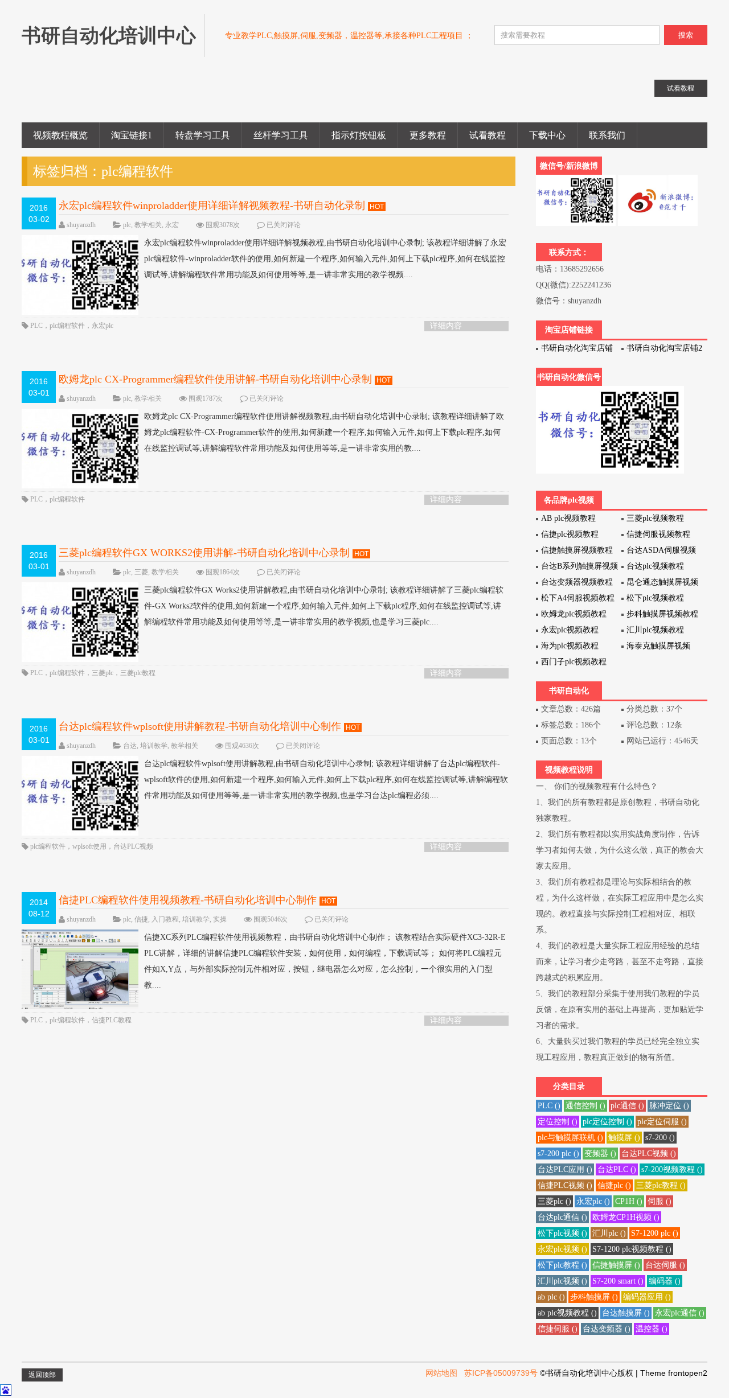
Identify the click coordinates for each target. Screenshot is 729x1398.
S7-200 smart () (618, 1281)
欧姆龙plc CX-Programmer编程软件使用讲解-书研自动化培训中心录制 (215, 379)
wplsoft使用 (89, 846)
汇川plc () (609, 1233)
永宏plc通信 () (680, 1313)
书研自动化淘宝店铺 (577, 348)
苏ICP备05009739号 (501, 1373)
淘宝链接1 (131, 135)
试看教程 (487, 135)
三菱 (141, 572)
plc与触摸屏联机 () (570, 1137)
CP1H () (628, 1201)
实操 (220, 919)
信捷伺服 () (558, 1329)
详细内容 (446, 326)
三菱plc (102, 673)
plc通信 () (627, 1105)
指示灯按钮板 (358, 135)
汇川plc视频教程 (655, 630)
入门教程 (165, 919)
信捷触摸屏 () (616, 1265)
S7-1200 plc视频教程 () (631, 1249)
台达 (130, 746)
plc (127, 225)
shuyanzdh (81, 225)
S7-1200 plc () (654, 1233)
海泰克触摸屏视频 (658, 646)
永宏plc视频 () (562, 1249)
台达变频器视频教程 (577, 582)
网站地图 (441, 1373)
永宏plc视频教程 (570, 630)
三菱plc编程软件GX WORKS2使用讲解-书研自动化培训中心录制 (204, 552)
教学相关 (148, 225)
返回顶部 (42, 1375)
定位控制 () (558, 1121)
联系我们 (607, 135)
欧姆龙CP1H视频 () (626, 1217)
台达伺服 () (665, 1265)
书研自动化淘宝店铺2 (664, 348)
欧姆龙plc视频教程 (574, 614)
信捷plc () (614, 1185)
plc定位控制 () (607, 1121)
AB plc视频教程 (568, 518)
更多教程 (427, 135)
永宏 (172, 225)
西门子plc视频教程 (574, 661)
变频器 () (600, 1153)
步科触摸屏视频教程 (662, 614)
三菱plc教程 (137, 673)
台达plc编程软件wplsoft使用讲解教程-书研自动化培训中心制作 (200, 726)
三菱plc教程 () (661, 1185)
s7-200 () (660, 1137)
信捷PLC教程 (112, 1020)
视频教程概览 (60, 135)
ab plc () (551, 1297)
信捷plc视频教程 (570, 534)
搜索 (685, 35)
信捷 (141, 919)
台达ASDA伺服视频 (661, 550)
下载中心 (547, 135)
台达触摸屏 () (626, 1313)
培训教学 (153, 746)
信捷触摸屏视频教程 (577, 550)
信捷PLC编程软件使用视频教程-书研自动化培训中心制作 (188, 900)
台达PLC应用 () (565, 1169)
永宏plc (102, 326)
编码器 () (665, 1281)
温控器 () (651, 1329)
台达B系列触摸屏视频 (579, 566)
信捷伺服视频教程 (658, 534)
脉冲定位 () (669, 1105)
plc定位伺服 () (662, 1121)
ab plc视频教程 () (567, 1313)
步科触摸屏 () (594, 1297)
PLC (36, 326)
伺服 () (659, 1201)
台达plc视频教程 (655, 566)
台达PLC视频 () (648, 1153)
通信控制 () (585, 1105)
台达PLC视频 (133, 846)
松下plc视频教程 (655, 598)
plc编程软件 (67, 326)
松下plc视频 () (562, 1233)
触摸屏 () (624, 1137)
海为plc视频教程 (570, 646)
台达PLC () (616, 1169)
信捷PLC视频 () (565, 1185)
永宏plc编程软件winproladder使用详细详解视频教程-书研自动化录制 (212, 205)
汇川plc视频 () (562, 1281)
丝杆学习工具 (280, 135)
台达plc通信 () (562, 1217)
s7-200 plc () (558, 1153)
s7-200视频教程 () (672, 1169)
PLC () (549, 1105)
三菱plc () (554, 1201)
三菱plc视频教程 (655, 518)
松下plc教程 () (562, 1265)
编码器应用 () (647, 1297)
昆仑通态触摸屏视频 (662, 582)
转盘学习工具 (202, 135)
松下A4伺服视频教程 (578, 598)
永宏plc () (593, 1201)
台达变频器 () (606, 1329)
